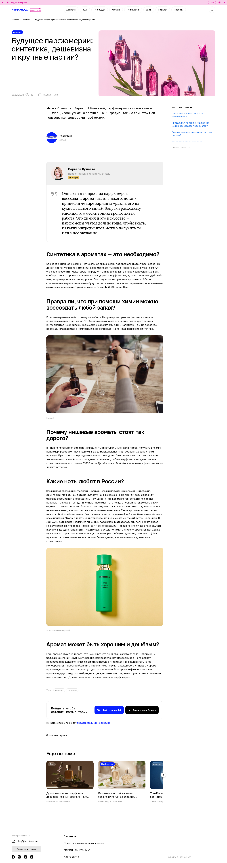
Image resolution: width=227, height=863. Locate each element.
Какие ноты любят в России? (187, 141)
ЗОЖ (84, 9)
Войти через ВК (112, 710)
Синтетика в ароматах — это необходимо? (187, 115)
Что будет (99, 9)
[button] (163, 774)
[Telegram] (13, 857)
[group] (59, 690)
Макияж (116, 9)
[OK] (31, 857)
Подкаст (162, 9)
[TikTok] (25, 857)
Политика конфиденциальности (84, 843)
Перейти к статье (70, 782)
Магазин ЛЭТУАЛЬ (75, 849)
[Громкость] (219, 2)
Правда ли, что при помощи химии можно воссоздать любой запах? (190, 124)
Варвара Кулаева (81, 169)
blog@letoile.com (27, 841)
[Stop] (224, 2)
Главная (15, 20)
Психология (133, 9)
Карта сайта (71, 856)
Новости (178, 9)
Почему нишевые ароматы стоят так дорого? (192, 133)
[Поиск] (212, 9)
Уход (148, 9)
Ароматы (71, 9)
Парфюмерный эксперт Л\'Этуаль (89, 173)
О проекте (70, 836)
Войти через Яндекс (144, 710)
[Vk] (19, 857)
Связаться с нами (26, 849)
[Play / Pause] (2, 2)
